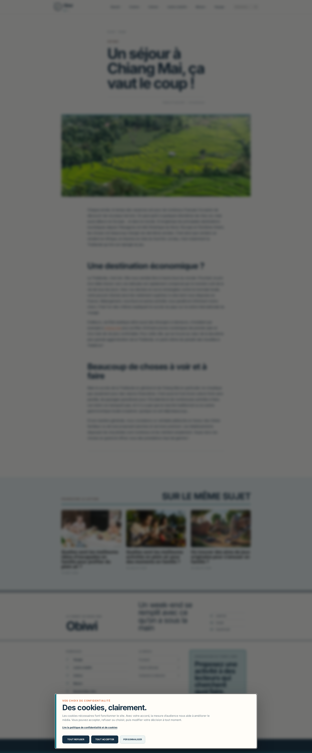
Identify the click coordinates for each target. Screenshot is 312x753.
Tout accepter (104, 739)
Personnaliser (132, 739)
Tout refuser (75, 739)
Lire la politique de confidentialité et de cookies (89, 727)
